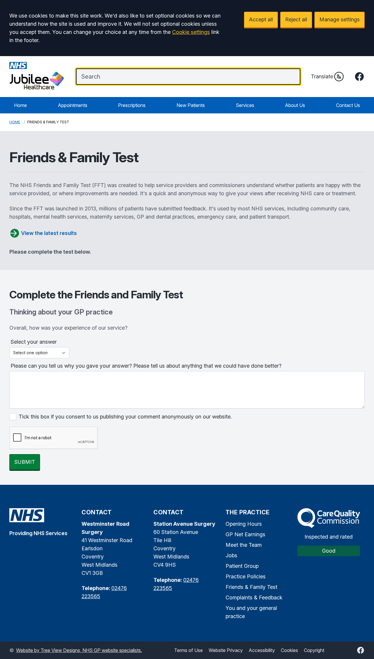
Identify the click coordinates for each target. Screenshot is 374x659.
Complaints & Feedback (254, 597)
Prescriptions (132, 105)
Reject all (296, 19)
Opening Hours (244, 524)
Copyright (314, 650)
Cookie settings (191, 32)
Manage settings (339, 19)
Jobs (231, 555)
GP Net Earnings (245, 534)
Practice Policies (246, 576)
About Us (295, 105)
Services (245, 105)
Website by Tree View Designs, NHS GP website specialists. (79, 650)
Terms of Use (188, 650)
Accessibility (262, 650)
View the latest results (49, 233)
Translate (322, 76)
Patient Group (242, 566)
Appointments (72, 105)
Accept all (261, 19)
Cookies (289, 650)
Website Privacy (226, 650)
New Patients (190, 105)
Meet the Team (244, 545)
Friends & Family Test (251, 587)
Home (20, 105)
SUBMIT (24, 462)
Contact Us (348, 105)
